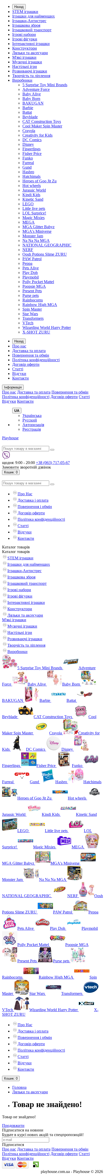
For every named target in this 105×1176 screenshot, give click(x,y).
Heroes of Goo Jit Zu (39, 181)
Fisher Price (32, 153)
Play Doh (30, 272)
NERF (27, 250)
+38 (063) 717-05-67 (53, 462)
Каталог (16, 551)
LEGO (28, 204)
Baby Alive (31, 94)
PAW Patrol (32, 259)
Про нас (19, 346)
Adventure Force (36, 89)
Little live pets (33, 208)
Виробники (22, 80)
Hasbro (28, 172)
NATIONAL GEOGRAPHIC (46, 245)
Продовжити (13, 1125)
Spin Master (32, 309)
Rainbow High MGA (39, 304)
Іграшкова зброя (26, 25)
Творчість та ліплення (31, 76)
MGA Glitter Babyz (38, 227)
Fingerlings (31, 149)
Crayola (28, 130)
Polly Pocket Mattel (38, 282)
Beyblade (30, 117)
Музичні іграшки (27, 62)
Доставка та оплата (29, 351)
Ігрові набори (24, 34)
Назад (19, 7)
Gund (27, 167)
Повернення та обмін (30, 355)
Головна (19, 1087)
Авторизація (33, 425)
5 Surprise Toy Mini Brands (44, 85)
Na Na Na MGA (36, 240)
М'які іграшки (24, 57)
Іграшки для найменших (33, 16)
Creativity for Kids (37, 135)
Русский (29, 420)
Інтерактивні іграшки (31, 43)
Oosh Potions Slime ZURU (44, 254)
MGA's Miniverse (36, 231)
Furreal (28, 163)
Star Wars (30, 314)
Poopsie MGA (34, 286)
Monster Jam (32, 236)
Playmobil (30, 277)
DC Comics (32, 140)
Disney (28, 144)
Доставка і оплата (33, 500)
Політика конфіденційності (36, 360)
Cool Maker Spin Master (42, 126)
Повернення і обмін (35, 506)
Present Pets (32, 291)
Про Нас (25, 494)
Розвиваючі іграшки (29, 71)
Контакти (20, 378)
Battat (27, 112)
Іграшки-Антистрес (29, 21)
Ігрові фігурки (24, 39)
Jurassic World (34, 190)
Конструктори (24, 48)
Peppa (27, 263)
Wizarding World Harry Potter (46, 327)
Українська (32, 415)
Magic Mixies (33, 217)
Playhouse (10, 438)
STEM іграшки (25, 11)
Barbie (27, 108)
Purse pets (30, 295)
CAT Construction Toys (41, 121)
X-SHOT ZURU (36, 332)
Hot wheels (31, 185)
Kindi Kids (31, 195)
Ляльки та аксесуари (30, 53)
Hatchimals (31, 176)
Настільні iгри (24, 66)
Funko (27, 158)
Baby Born (31, 98)
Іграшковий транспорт (31, 30)
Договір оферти (26, 364)
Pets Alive (30, 268)
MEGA (28, 222)
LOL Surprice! (34, 213)
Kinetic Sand (32, 199)
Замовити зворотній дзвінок (26, 467)
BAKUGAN (33, 103)
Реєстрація (31, 429)
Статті (17, 369)
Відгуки (19, 373)
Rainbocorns (32, 300)
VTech (27, 323)
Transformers (33, 318)
